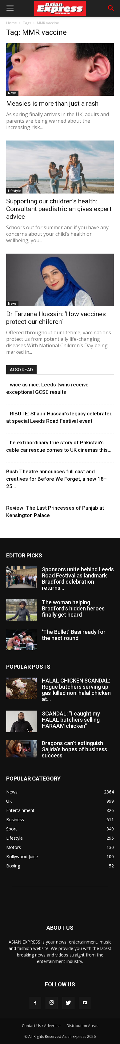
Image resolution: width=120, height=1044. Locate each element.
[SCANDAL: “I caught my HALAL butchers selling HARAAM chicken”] (21, 721)
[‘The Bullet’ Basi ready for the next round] (21, 639)
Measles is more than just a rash (52, 103)
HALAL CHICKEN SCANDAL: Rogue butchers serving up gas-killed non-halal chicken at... (76, 689)
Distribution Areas (82, 1025)
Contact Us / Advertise (41, 1025)
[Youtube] (85, 1003)
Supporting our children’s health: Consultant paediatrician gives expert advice (59, 209)
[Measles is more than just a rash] (60, 69)
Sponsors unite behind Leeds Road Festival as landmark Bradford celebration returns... (78, 578)
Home (11, 23)
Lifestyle (14, 191)
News (12, 93)
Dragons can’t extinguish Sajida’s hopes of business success (74, 749)
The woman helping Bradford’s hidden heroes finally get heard (73, 608)
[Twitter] (68, 1003)
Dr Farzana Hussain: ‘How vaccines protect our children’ (56, 317)
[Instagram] (52, 1003)
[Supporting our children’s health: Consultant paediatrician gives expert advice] (60, 167)
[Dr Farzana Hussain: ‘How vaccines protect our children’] (60, 280)
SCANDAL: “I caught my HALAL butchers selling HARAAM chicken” (71, 719)
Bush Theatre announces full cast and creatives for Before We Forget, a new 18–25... (56, 478)
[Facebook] (35, 1003)
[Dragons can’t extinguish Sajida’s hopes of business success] (21, 748)
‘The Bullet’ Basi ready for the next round (74, 635)
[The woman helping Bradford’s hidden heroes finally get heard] (21, 610)
